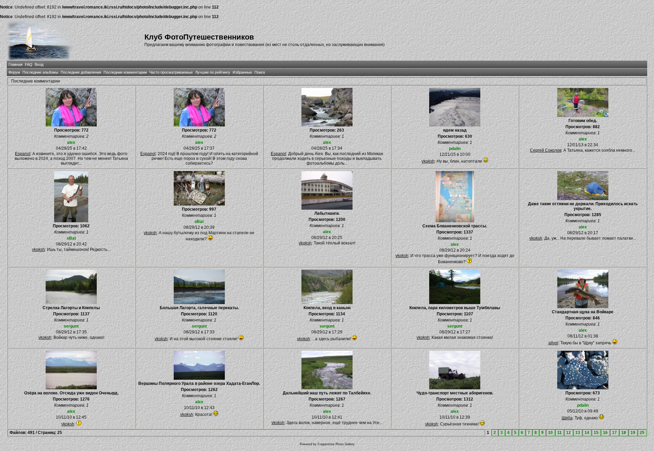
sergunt (71, 326)
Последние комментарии (125, 72)
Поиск (259, 72)
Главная (15, 64)
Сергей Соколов (545, 150)
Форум (14, 72)
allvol (553, 343)
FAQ (28, 64)
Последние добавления (81, 72)
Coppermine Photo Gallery (336, 444)
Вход (39, 64)
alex (71, 142)
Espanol (22, 153)
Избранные (242, 72)
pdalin (455, 148)
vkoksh (428, 161)
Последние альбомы (40, 72)
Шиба (567, 418)
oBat (71, 238)
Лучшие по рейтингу (212, 72)
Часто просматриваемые (171, 72)
